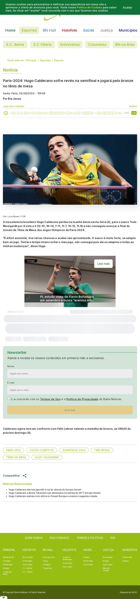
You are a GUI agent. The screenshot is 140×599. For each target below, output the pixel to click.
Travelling (47, 568)
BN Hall (49, 30)
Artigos (6, 568)
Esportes (29, 30)
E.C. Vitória (27, 572)
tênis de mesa (16, 457)
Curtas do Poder (7, 573)
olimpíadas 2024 (74, 450)
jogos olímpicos (41, 450)
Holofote (69, 30)
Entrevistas (70, 44)
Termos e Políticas (90, 537)
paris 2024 (13, 450)
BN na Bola (125, 44)
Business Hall (49, 557)
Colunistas (97, 44)
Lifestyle (46, 564)
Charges (6, 561)
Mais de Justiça (106, 569)
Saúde (88, 30)
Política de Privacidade (82, 399)
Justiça (106, 30)
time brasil (102, 450)
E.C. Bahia (15, 44)
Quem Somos (33, 537)
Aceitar (128, 7)
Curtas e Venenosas (67, 558)
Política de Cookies (89, 7)
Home (10, 30)
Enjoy (45, 561)
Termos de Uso (50, 399)
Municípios (128, 30)
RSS (112, 537)
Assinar (70, 410)
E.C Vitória (43, 44)
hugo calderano (47, 457)
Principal (31, 60)
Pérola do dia (8, 557)
